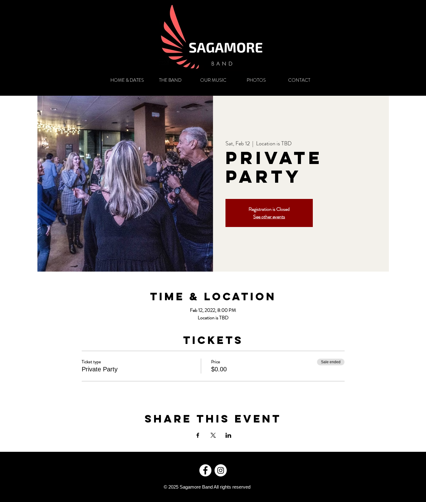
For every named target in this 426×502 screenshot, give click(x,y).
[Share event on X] (213, 435)
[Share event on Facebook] (198, 435)
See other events (269, 216)
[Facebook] (205, 470)
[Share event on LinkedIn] (228, 435)
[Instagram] (221, 470)
